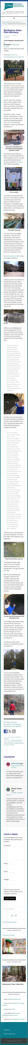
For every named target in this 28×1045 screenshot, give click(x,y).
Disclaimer (7, 1030)
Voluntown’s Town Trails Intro (12, 984)
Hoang (5, 743)
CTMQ (14, 6)
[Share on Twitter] (10, 731)
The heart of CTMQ (8, 935)
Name (6, 863)
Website (6, 879)
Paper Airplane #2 (15, 999)
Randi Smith (15, 763)
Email (6, 871)
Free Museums (18, 741)
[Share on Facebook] (5, 731)
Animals (13, 740)
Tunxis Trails (10, 122)
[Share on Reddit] (14, 731)
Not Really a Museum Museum (16, 743)
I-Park (13, 1009)
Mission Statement (9, 1034)
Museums (6, 738)
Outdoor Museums (9, 744)
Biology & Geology (16, 737)
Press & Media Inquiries (9, 922)
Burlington (19, 740)
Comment (7, 845)
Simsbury (20, 162)
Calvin (5, 741)
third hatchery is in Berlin (13, 256)
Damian (10, 741)
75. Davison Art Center (18, 1019)
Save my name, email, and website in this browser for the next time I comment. (13, 891)
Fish (13, 741)
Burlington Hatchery (10, 722)
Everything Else (10, 22)
